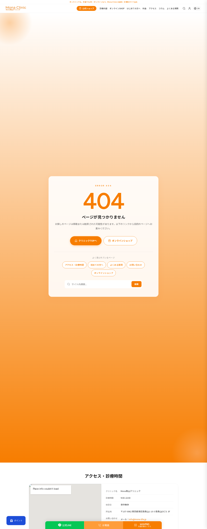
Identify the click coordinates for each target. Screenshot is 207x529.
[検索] (184, 8)
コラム (161, 8)
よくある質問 (172, 8)
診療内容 (103, 8)
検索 (136, 284)
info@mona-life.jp (137, 519)
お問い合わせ (135, 264)
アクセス (152, 8)
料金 (145, 8)
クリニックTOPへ (88, 240)
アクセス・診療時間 (74, 264)
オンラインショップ (122, 240)
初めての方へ (97, 264)
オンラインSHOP (117, 8)
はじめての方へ (133, 8)
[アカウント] (189, 8)
